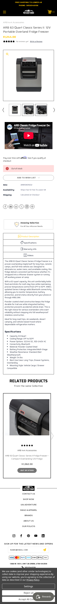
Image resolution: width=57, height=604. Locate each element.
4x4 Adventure (29, 505)
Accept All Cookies (29, 599)
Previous (3, 110)
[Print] (16, 206)
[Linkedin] (27, 206)
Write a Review (36, 41)
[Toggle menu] (8, 12)
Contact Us (28, 494)
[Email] (10, 206)
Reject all (28, 592)
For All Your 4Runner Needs (31, 226)
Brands (29, 515)
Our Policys (28, 526)
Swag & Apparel (28, 510)
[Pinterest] (32, 206)
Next (54, 110)
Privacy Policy (32, 579)
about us (29, 521)
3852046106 (32, 5)
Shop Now (28, 499)
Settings (28, 586)
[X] (21, 206)
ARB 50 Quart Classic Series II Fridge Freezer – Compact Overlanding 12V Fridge (27, 457)
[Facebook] (5, 206)
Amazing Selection (29, 222)
